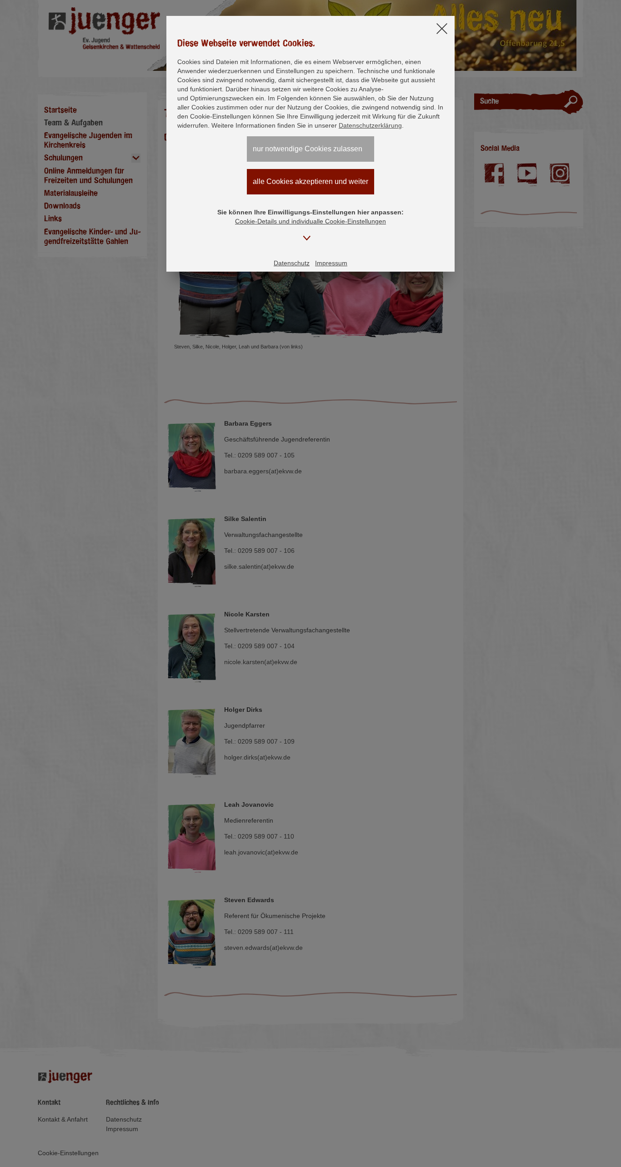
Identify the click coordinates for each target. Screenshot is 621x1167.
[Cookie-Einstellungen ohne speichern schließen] (442, 29)
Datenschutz (292, 263)
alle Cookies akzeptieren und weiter (310, 181)
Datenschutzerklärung (370, 125)
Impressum (331, 263)
